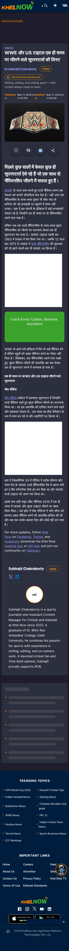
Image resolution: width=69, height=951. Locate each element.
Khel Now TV (58, 878)
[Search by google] (46, 6)
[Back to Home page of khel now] (18, 6)
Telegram (33, 550)
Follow (45, 68)
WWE (8, 190)
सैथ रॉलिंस (11, 398)
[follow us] (40, 150)
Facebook (24, 537)
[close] (63, 921)
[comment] (28, 150)
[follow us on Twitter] (34, 909)
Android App (14, 546)
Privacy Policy (32, 878)
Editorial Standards (35, 885)
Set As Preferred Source (26, 77)
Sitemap (55, 871)
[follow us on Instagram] (27, 909)
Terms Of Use (11, 885)
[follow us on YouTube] (41, 909)
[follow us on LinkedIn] (49, 909)
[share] (53, 150)
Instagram (12, 541)
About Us (9, 871)
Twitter (38, 537)
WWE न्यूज (9, 48)
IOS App (34, 546)
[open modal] (61, 869)
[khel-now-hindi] (65, 6)
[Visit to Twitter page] (11, 577)
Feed (53, 864)
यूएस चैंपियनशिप (40, 244)
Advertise (29, 871)
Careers (28, 864)
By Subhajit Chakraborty (21, 68)
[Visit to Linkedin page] (17, 577)
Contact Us (10, 878)
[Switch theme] (55, 6)
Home (6, 864)
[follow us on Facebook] (19, 909)
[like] (16, 150)
